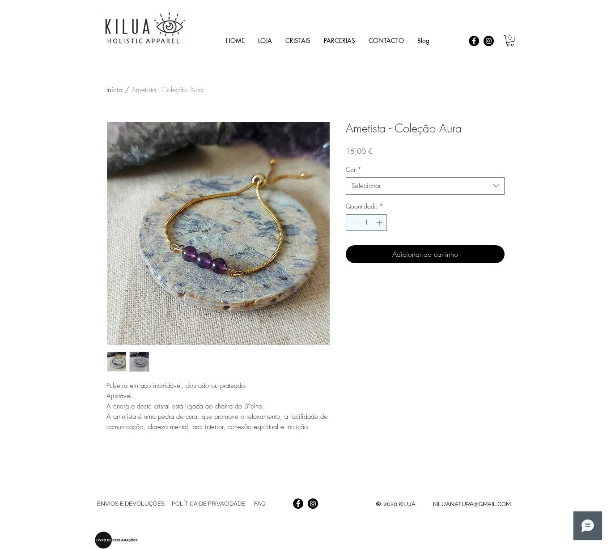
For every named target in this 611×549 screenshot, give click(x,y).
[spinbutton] (366, 222)
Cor (353, 169)
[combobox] (425, 186)
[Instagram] (489, 41)
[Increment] (380, 222)
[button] (298, 40)
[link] (510, 40)
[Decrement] (352, 222)
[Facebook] (474, 41)
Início (114, 89)
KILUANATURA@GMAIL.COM (472, 504)
